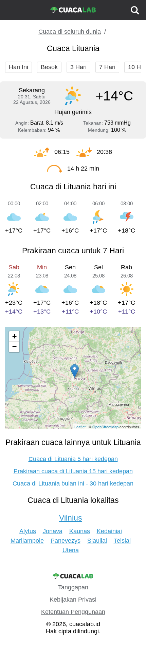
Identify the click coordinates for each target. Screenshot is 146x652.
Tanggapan (73, 587)
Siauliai (97, 540)
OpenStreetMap (105, 426)
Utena (70, 550)
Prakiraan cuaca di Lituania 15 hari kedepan (73, 471)
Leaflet (80, 426)
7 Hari (107, 67)
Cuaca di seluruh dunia (69, 31)
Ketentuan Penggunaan (73, 611)
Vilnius (70, 517)
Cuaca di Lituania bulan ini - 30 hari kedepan (73, 483)
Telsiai (122, 540)
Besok (49, 67)
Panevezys (65, 540)
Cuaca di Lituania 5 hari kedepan (73, 459)
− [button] (14, 347)
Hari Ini (18, 67)
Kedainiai (109, 531)
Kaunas (79, 531)
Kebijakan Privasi (73, 599)
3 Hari (78, 67)
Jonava (52, 531)
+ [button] (14, 336)
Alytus (27, 531)
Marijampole (27, 540)
